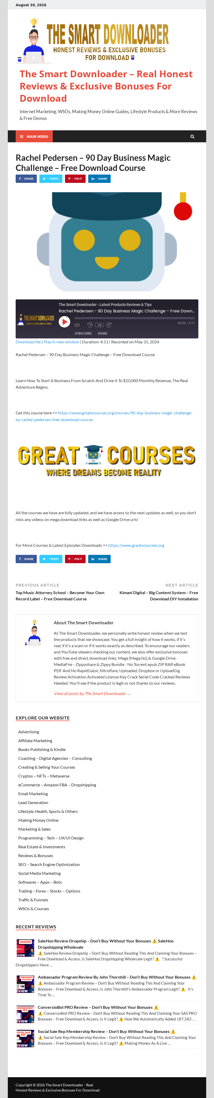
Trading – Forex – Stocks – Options (49, 890)
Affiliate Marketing (35, 740)
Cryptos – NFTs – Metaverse (43, 775)
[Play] (64, 322)
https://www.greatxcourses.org (136, 545)
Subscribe (83, 333)
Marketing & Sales (34, 828)
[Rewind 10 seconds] (90, 325)
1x (100, 325)
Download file (28, 341)
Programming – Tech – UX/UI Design (51, 837)
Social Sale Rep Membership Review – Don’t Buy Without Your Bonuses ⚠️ (107, 1031)
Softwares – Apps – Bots (40, 881)
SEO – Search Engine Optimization (49, 864)
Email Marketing (33, 793)
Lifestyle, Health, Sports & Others (48, 811)
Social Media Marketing (39, 873)
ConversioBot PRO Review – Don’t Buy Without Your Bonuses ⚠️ (98, 1007)
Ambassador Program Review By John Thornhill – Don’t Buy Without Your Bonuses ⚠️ (117, 976)
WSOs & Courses (33, 908)
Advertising (28, 731)
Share (102, 333)
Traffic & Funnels (33, 899)
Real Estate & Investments (41, 846)
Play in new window (61, 341)
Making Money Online (38, 820)
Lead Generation (33, 802)
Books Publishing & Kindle (42, 749)
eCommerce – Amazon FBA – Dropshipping (57, 784)
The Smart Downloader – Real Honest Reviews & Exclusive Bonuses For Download (106, 86)
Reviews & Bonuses (35, 855)
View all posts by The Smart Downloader (92, 693)
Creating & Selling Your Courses (46, 767)
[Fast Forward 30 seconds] (111, 325)
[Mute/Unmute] (79, 325)
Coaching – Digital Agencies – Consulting (55, 758)
